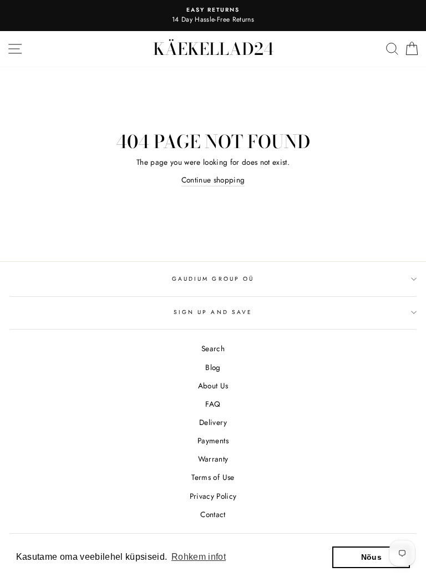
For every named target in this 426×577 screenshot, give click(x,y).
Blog (212, 367)
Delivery (213, 422)
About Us (213, 385)
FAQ (212, 403)
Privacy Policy (213, 496)
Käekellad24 (213, 49)
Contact (212, 514)
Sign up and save (213, 312)
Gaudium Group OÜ (213, 279)
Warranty (213, 458)
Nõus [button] (371, 557)
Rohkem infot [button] (198, 556)
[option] (213, 16)
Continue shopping (213, 179)
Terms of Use (212, 477)
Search (213, 348)
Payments (213, 440)
